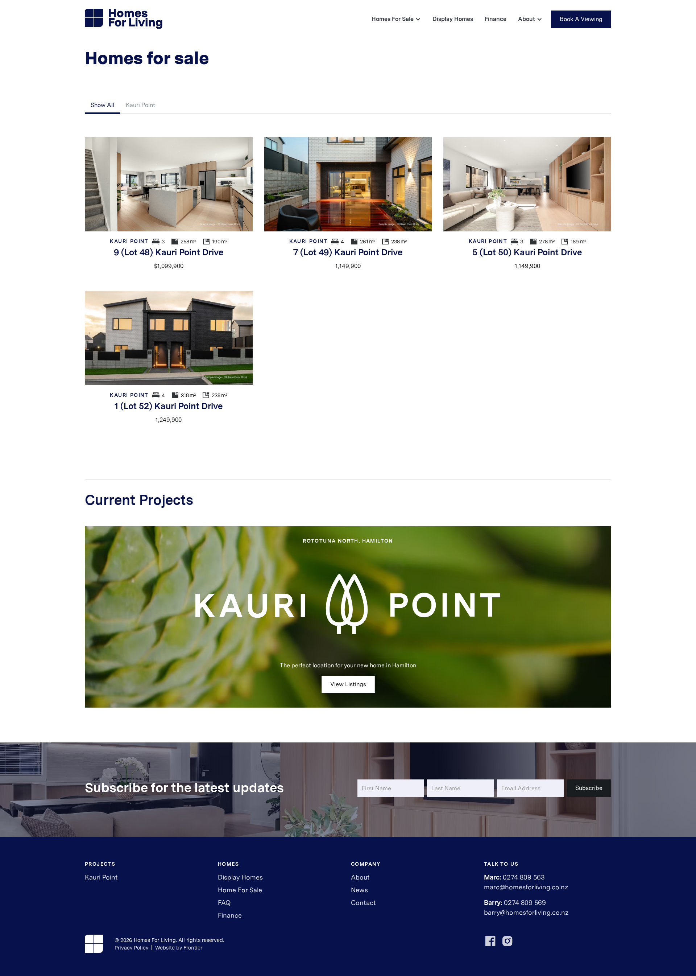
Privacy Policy (131, 947)
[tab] (102, 105)
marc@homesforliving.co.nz (526, 887)
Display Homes (452, 19)
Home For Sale (240, 890)
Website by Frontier (178, 947)
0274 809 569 (525, 902)
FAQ (224, 902)
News (359, 890)
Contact (363, 902)
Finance (495, 19)
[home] (124, 19)
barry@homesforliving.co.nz (526, 912)
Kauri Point (101, 877)
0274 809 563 (524, 877)
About (360, 877)
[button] (396, 19)
